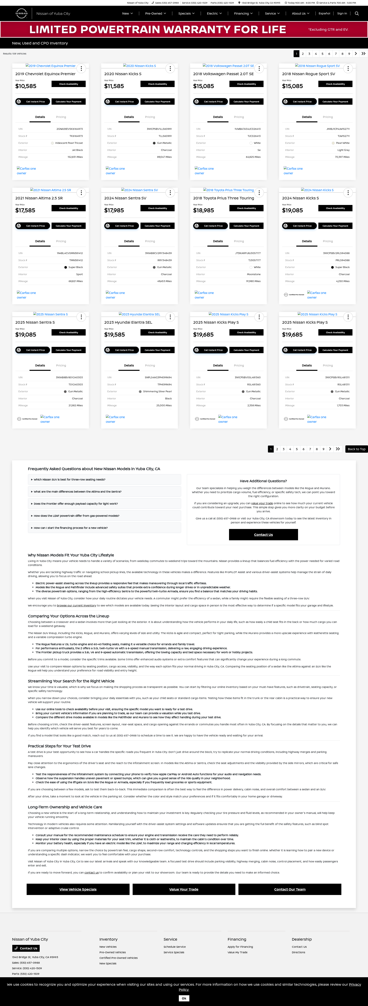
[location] (239, 2)
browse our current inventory (76, 605)
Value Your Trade (183, 889)
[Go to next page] (355, 53)
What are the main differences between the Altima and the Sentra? (78, 491)
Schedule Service (175, 946)
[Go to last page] (363, 53)
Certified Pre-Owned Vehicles (118, 958)
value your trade (262, 503)
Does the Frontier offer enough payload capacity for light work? (76, 503)
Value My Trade (237, 952)
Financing (237, 939)
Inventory (108, 939)
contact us (92, 872)
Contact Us (263, 534)
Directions (298, 952)
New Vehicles (108, 946)
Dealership (302, 939)
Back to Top (357, 449)
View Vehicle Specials (78, 889)
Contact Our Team (290, 889)
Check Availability (68, 83)
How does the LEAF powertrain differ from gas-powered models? (76, 515)
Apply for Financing (240, 946)
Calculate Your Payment (68, 101)
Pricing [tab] (61, 117)
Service (170, 939)
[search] (357, 14)
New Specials (107, 963)
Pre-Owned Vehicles (112, 952)
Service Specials (174, 952)
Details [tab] (40, 117)
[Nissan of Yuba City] (45, 13)
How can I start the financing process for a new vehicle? (71, 528)
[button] (81, 68)
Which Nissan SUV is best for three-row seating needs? (69, 479)
